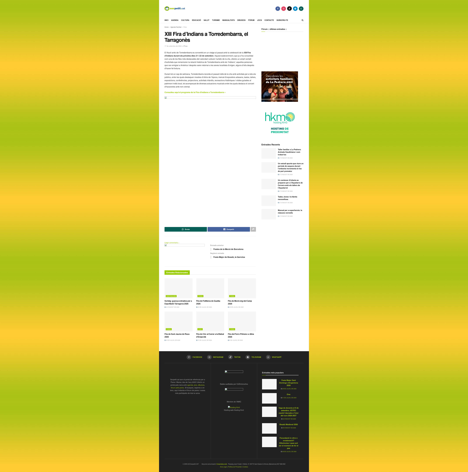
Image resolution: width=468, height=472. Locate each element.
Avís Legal (223, 467)
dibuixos (201, 385)
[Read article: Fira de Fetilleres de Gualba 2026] (210, 288)
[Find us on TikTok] (289, 8)
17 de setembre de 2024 (173, 46)
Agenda (174, 20)
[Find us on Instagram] (283, 8)
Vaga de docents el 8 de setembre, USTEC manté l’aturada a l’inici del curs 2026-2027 (289, 411)
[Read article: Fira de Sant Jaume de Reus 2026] (179, 321)
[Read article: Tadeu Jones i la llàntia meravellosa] (268, 200)
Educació (196, 20)
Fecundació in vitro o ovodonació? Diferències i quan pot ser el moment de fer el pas (288, 443)
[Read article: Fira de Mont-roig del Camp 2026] (242, 288)
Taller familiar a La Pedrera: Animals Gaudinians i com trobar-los (289, 152)
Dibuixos (241, 20)
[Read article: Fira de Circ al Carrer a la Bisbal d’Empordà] (210, 321)
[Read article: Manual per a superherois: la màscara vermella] (268, 214)
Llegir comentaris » (172, 242)
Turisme (216, 20)
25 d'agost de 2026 (289, 428)
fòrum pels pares (177, 387)
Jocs (259, 20)
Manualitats (228, 20)
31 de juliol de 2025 (289, 398)
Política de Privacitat (234, 467)
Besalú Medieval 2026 (288, 424)
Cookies (245, 467)
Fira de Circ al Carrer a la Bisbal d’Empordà (210, 335)
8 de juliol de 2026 (236, 340)
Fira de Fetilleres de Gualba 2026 (208, 302)
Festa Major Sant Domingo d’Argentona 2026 (288, 383)
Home (167, 27)
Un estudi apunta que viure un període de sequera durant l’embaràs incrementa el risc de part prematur (290, 167)
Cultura (185, 20)
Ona (288, 394)
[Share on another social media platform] (253, 229)
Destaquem (171, 296)
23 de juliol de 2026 (173, 340)
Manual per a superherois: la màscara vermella (290, 211)
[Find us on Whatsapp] (301, 8)
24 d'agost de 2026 (172, 307)
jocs (195, 385)
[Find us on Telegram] (295, 8)
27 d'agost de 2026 (286, 158)
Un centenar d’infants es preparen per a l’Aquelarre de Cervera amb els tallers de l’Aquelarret (290, 184)
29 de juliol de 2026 (204, 307)
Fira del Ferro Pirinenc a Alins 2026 (241, 335)
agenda (190, 385)
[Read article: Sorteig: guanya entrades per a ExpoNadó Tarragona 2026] (179, 288)
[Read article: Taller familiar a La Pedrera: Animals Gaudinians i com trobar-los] (268, 153)
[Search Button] (302, 20)
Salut (206, 20)
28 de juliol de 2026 (289, 451)
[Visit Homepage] (177, 8)
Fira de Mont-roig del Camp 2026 (240, 302)
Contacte (269, 20)
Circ (200, 329)
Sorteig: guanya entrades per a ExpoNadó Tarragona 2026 (178, 302)
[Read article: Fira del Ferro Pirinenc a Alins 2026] (242, 321)
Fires (185, 27)
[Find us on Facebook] (277, 8)
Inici (166, 20)
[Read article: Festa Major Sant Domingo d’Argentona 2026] (269, 384)
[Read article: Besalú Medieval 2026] (269, 428)
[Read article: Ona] (269, 398)
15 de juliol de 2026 (204, 340)
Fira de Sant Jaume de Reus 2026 (177, 335)
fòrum (251, 20)
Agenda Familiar (176, 27)
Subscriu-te (282, 20)
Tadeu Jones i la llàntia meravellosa (287, 198)
